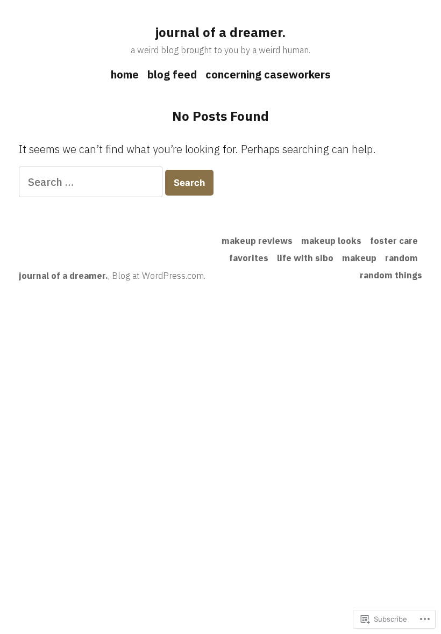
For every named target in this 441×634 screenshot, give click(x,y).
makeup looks (331, 241)
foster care (394, 241)
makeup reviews (257, 241)
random (401, 258)
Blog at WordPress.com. (158, 276)
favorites (248, 258)
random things (391, 275)
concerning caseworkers (268, 74)
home (125, 74)
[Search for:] (92, 182)
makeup (359, 258)
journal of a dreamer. (220, 32)
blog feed (172, 74)
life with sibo (305, 258)
